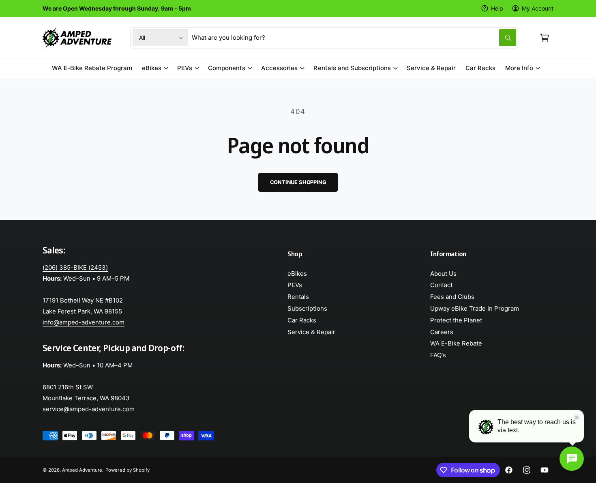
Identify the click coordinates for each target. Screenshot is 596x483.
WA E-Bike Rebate (456, 343)
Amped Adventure (82, 470)
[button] (544, 37)
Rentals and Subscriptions (351, 68)
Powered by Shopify (127, 470)
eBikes (151, 68)
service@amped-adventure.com (89, 409)
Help (497, 8)
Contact (441, 285)
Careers (441, 332)
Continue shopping (298, 182)
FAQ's (438, 355)
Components (226, 68)
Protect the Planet (456, 320)
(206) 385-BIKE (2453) (75, 267)
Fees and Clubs (452, 297)
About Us (443, 273)
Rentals (298, 297)
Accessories (279, 68)
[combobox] (354, 37)
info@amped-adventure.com (83, 322)
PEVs (184, 68)
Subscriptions (307, 308)
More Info (519, 68)
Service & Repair (311, 332)
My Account (537, 8)
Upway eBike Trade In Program (474, 308)
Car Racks (301, 320)
